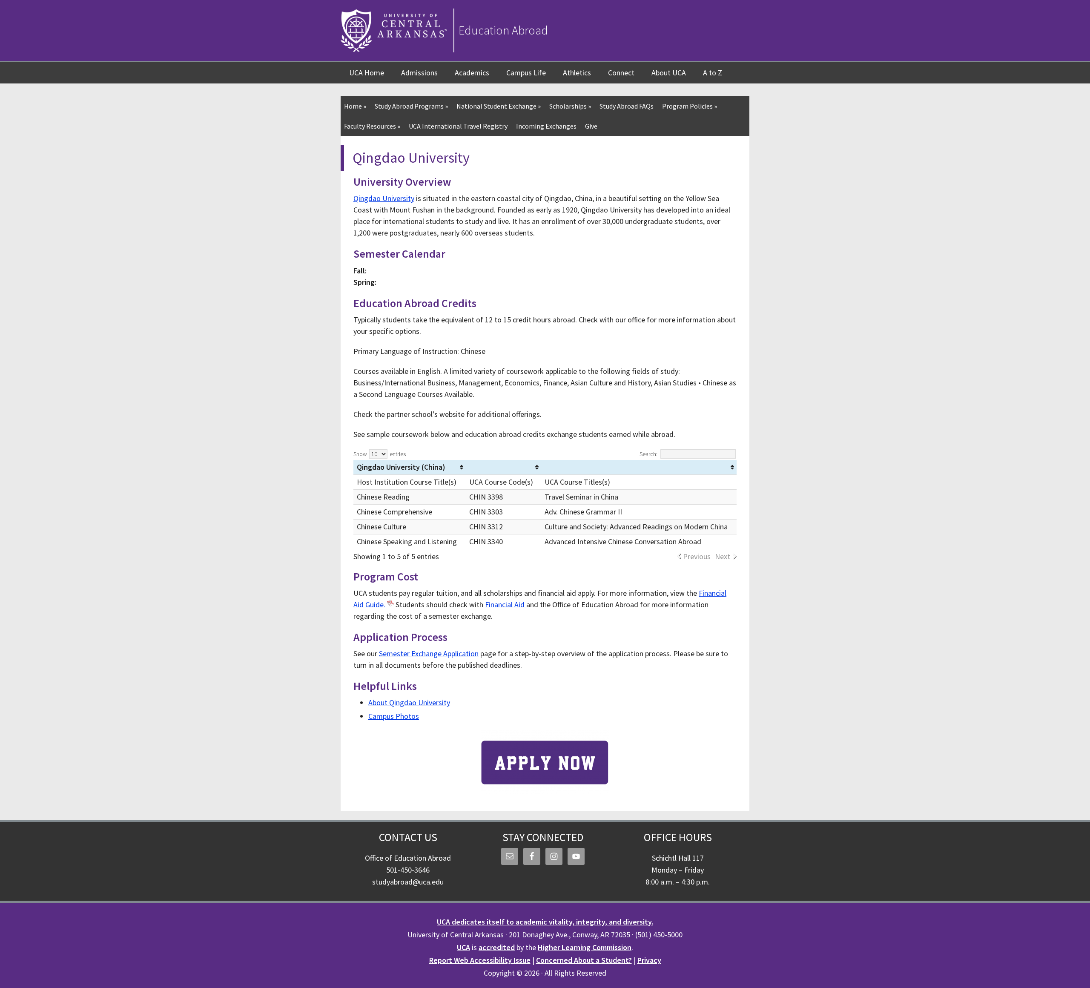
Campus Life (526, 73)
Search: (648, 454)
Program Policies (689, 106)
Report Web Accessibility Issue (480, 960)
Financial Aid (505, 604)
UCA (463, 947)
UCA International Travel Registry (458, 126)
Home (355, 106)
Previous (697, 556)
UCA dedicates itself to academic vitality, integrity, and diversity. (545, 922)
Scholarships (570, 106)
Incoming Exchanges (546, 126)
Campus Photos (393, 716)
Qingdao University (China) (401, 467)
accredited (497, 947)
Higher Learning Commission (584, 947)
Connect (621, 73)
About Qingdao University (409, 702)
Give (591, 126)
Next (722, 556)
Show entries (379, 454)
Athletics (577, 73)
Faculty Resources (372, 126)
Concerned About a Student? (584, 960)
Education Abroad (503, 30)
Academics (472, 73)
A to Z (712, 73)
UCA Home (366, 73)
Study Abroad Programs (411, 106)
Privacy (649, 960)
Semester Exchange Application (429, 653)
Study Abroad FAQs (627, 106)
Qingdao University (383, 198)
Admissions (419, 73)
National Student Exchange (498, 106)
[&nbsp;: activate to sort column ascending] (503, 467)
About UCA (668, 73)
